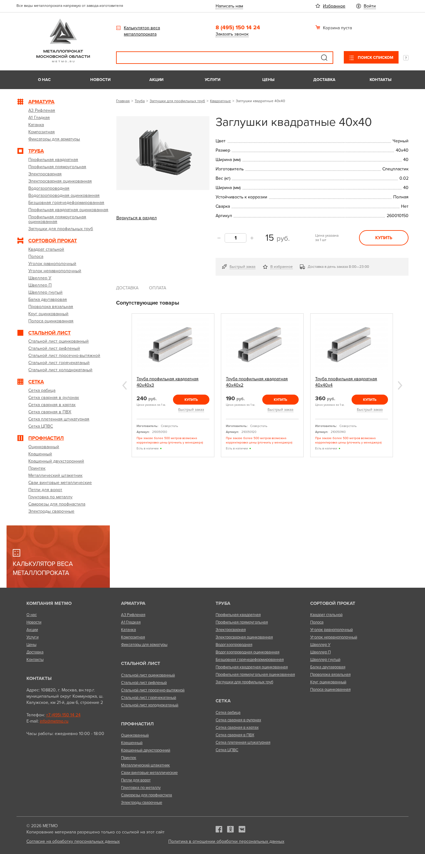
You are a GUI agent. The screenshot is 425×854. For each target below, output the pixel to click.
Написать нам (229, 6)
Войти (370, 6)
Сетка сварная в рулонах (238, 720)
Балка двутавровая (327, 667)
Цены (268, 79)
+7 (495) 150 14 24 (63, 715)
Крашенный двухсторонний (145, 750)
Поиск (324, 58)
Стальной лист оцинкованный (148, 675)
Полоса (317, 622)
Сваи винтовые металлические (149, 772)
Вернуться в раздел (136, 218)
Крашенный (131, 742)
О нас (44, 79)
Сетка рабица (228, 712)
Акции (156, 79)
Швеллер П (320, 652)
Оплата (157, 288)
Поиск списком (375, 57)
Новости (100, 79)
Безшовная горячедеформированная (250, 659)
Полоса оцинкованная (330, 689)
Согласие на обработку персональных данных (73, 841)
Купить (383, 237)
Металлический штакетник (145, 765)
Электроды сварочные (141, 802)
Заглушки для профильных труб (177, 101)
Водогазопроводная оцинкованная (247, 652)
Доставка (324, 79)
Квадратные (220, 101)
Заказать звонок (232, 34)
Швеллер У (320, 644)
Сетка (223, 701)
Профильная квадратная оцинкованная (252, 667)
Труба (140, 101)
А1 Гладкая (131, 622)
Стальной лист (140, 663)
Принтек (128, 757)
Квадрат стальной (326, 614)
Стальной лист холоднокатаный (149, 705)
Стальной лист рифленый (144, 682)
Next (400, 385)
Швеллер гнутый (325, 659)
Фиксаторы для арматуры (144, 644)
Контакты (380, 79)
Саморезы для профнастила (146, 795)
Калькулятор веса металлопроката (142, 31)
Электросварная (231, 629)
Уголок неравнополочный (333, 637)
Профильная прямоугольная (242, 622)
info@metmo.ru (54, 721)
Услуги (212, 79)
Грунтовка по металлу (141, 787)
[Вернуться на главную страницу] (63, 61)
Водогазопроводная (234, 644)
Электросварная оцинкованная (244, 637)
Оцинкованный (135, 735)
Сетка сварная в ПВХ (235, 735)
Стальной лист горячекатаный (148, 697)
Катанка (128, 629)
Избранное (334, 6)
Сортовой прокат (332, 603)
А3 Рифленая (133, 614)
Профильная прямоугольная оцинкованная (255, 674)
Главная (123, 101)
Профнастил (137, 724)
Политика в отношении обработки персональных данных (226, 841)
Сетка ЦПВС (227, 749)
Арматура (133, 603)
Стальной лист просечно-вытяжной (152, 690)
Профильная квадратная (238, 614)
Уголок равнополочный (331, 629)
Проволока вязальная (330, 674)
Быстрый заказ (242, 266)
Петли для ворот (136, 780)
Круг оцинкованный (328, 682)
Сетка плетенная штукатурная (243, 742)
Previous (124, 385)
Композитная (133, 637)
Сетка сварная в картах (237, 727)
